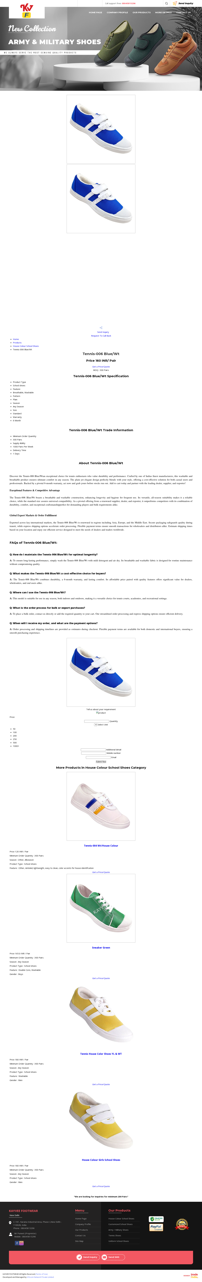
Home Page (95, 12)
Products (17, 342)
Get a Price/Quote (101, 366)
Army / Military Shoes (118, 1229)
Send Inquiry (185, 3)
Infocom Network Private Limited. (40, 1277)
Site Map (79, 1241)
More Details (163, 12)
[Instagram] (21, 1242)
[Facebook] (17, 1242)
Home (16, 339)
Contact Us (183, 12)
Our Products (142, 12)
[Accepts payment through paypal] (156, 1231)
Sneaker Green (101, 947)
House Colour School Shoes (26, 346)
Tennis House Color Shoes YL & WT (101, 1053)
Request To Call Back (101, 335)
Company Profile (117, 12)
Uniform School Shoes (118, 1241)
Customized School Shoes (120, 1224)
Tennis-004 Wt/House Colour (101, 845)
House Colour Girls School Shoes (101, 1159)
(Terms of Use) (41, 1274)
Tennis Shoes (114, 1235)
